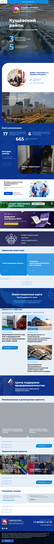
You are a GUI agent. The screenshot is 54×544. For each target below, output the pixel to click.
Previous (3, 31)
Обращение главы (38, 83)
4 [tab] (37, 441)
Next (50, 31)
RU (50, 1)
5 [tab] (47, 441)
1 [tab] (7, 441)
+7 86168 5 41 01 (42, 522)
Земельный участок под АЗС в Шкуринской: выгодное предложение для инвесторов (13, 338)
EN (52, 1)
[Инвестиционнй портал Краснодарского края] (27, 246)
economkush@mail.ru (46, 525)
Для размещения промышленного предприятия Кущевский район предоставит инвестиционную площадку (38, 368)
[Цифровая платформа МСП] (27, 228)
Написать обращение (28, 1)
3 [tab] (27, 441)
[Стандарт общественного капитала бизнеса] (27, 208)
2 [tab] (17, 441)
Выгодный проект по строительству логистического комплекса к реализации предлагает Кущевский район (39, 338)
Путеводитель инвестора (37, 79)
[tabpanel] (28, 107)
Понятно (7, 540)
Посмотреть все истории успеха (7, 157)
